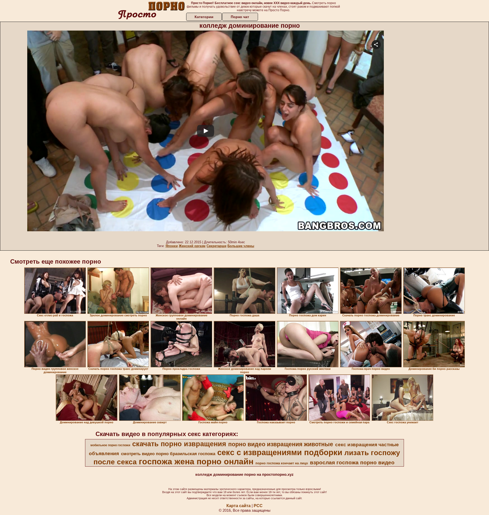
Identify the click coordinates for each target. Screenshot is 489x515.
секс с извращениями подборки (279, 452)
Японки (172, 246)
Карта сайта (238, 506)
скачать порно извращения (179, 444)
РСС (258, 506)
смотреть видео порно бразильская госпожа (168, 453)
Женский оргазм (192, 246)
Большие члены (240, 246)
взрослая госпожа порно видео (352, 462)
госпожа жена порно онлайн (196, 461)
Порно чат (240, 17)
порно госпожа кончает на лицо (281, 463)
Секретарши (216, 246)
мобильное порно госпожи (110, 445)
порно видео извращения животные (280, 444)
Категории (204, 17)
